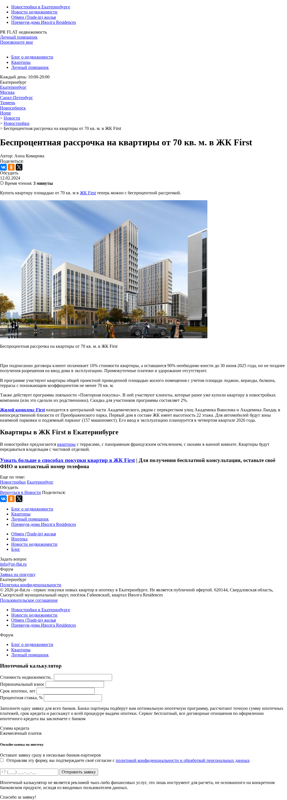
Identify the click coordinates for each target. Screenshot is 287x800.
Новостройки (13, 482)
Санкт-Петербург (16, 97)
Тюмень (7, 102)
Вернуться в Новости (20, 492)
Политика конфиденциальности (30, 584)
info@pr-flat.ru (13, 564)
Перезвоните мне (16, 42)
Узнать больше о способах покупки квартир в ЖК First (67, 460)
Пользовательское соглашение (29, 600)
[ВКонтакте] (3, 167)
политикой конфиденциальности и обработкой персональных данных (183, 760)
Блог (15, 549)
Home (5, 113)
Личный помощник (19, 37)
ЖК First (88, 192)
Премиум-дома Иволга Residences (43, 22)
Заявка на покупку (18, 574)
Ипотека (19, 539)
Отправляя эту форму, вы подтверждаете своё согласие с (128, 760)
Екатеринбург (13, 87)
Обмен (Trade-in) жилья (33, 17)
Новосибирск (13, 108)
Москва (7, 92)
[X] (19, 167)
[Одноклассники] (11, 167)
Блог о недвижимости (32, 57)
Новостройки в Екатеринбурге (40, 6)
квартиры (66, 444)
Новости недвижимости (34, 12)
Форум (6, 569)
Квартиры (21, 62)
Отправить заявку (79, 771)
